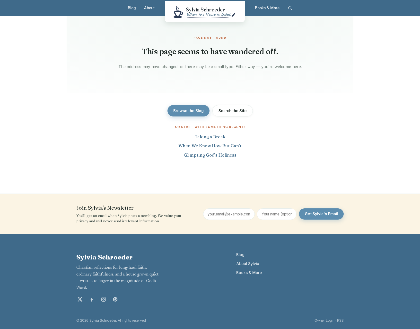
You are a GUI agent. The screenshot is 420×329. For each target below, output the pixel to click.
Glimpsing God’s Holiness (210, 155)
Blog (132, 8)
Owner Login (324, 320)
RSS (340, 320)
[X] (80, 299)
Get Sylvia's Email (321, 214)
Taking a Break (210, 136)
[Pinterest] (115, 299)
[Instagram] (103, 299)
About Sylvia (247, 263)
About (149, 8)
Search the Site (233, 110)
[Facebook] (91, 299)
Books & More (267, 8)
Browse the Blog (188, 110)
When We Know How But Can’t (210, 145)
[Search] (289, 8)
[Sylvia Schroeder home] (205, 11)
